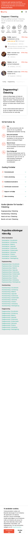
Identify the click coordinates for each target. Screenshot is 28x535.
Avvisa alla (20, 531)
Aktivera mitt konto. (7, 7)
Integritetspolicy (16, 527)
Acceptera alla (9, 531)
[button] (14, 172)
